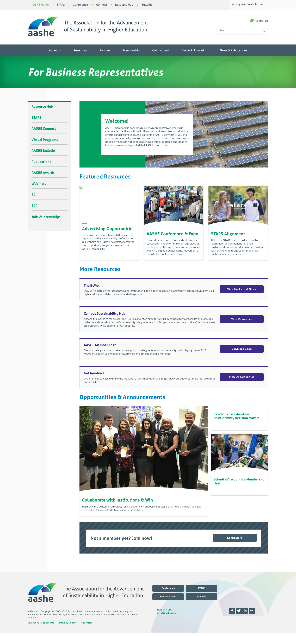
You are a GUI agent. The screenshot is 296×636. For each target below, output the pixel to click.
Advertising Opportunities (108, 228)
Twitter (239, 611)
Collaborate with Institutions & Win (117, 500)
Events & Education (194, 50)
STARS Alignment (228, 233)
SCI (34, 195)
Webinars (39, 184)
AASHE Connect (44, 128)
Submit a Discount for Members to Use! (239, 481)
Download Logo (241, 348)
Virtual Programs (45, 140)
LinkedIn (245, 611)
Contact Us (261, 20)
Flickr (252, 611)
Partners (105, 50)
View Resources (241, 319)
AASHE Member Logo (100, 345)
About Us (55, 50)
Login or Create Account (250, 4)
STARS (61, 5)
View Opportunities (242, 376)
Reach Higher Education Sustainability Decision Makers (237, 416)
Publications (41, 162)
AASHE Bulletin (43, 151)
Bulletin (146, 5)
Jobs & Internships (46, 217)
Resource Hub (124, 5)
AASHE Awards (43, 173)
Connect (101, 5)
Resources (80, 50)
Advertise (87, 622)
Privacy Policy (67, 622)
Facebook (232, 611)
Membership (131, 50)
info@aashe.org (166, 613)
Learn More (234, 537)
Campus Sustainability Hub (104, 313)
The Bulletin (93, 285)
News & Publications (233, 50)
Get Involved (160, 50)
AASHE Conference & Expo (172, 233)
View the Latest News (241, 289)
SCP (35, 206)
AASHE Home (40, 5)
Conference (80, 5)
